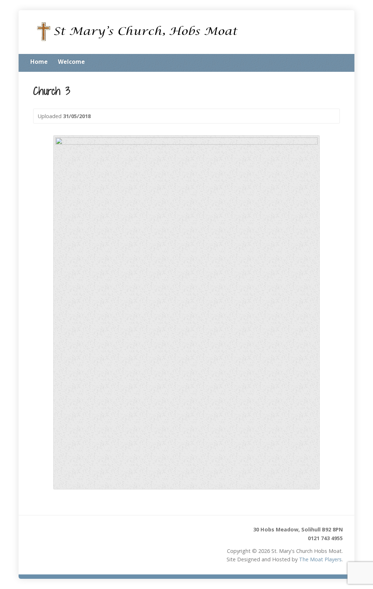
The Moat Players (320, 559)
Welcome (71, 62)
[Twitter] (34, 532)
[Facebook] (44, 532)
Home (39, 62)
